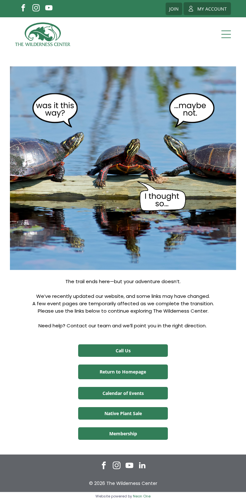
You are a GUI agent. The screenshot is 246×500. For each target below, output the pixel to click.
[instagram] (36, 8)
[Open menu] (226, 34)
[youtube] (48, 8)
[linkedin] (142, 466)
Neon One (142, 496)
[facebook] (23, 8)
